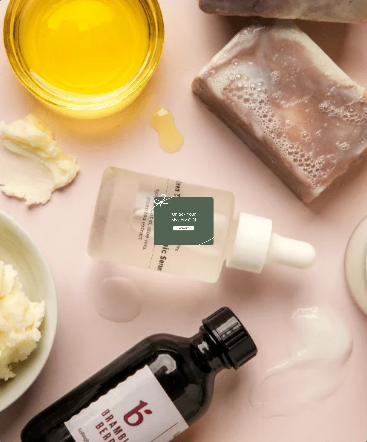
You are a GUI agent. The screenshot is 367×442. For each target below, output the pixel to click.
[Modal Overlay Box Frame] (183, 221)
